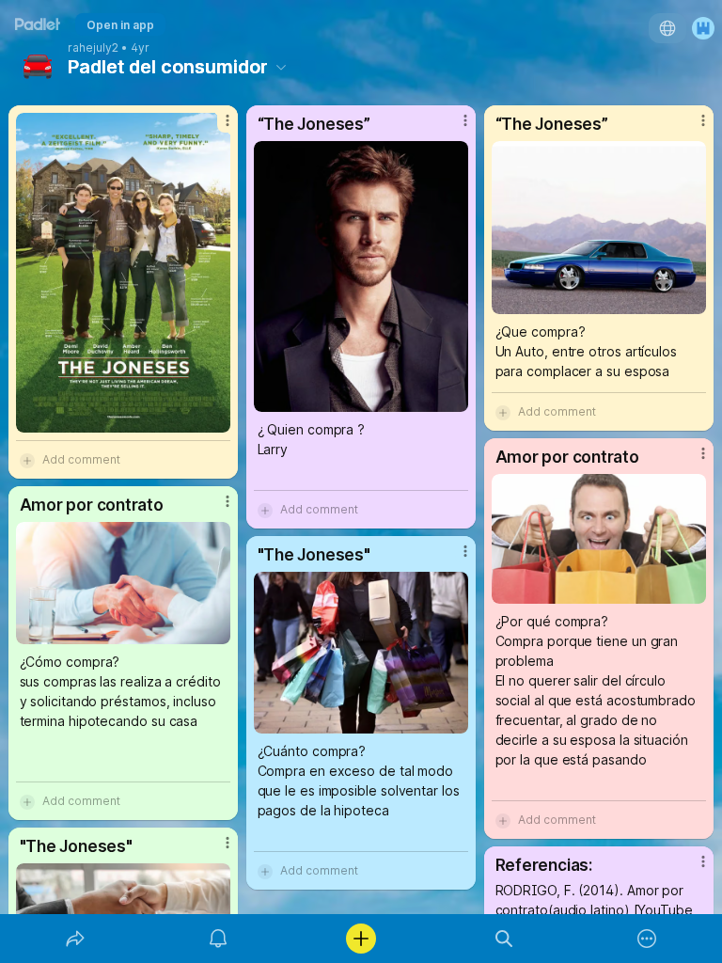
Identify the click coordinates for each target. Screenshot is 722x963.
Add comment (81, 459)
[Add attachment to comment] (27, 460)
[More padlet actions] (647, 938)
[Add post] (361, 938)
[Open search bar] (504, 938)
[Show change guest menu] (703, 28)
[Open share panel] (75, 938)
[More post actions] (215, 128)
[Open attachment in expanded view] (123, 273)
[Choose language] (667, 28)
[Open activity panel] (218, 938)
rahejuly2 (93, 48)
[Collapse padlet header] (281, 66)
